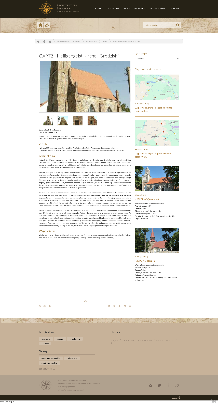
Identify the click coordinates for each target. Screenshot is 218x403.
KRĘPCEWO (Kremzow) (147, 199)
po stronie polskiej (49, 363)
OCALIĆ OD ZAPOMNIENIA (134, 9)
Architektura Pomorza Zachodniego (68, 41)
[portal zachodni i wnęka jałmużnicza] (77, 120)
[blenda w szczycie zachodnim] (92, 120)
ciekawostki (72, 358)
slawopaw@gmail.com (66, 387)
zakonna (45, 343)
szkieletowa (75, 339)
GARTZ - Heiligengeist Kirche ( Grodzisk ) (126, 41)
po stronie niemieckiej (51, 358)
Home (49, 41)
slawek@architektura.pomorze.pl (71, 390)
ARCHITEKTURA (112, 9)
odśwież (44, 41)
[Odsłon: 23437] (123, 306)
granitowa (46, 339)
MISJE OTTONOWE (158, 9)
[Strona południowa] (85, 86)
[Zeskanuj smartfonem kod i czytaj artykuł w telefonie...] (113, 306)
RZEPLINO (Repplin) (145, 260)
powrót (38, 41)
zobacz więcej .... (47, 368)
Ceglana (104, 41)
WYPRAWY (175, 9)
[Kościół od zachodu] (48, 120)
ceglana (60, 339)
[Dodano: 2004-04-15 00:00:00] (128, 306)
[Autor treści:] (118, 306)
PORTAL (98, 9)
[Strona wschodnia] (63, 120)
